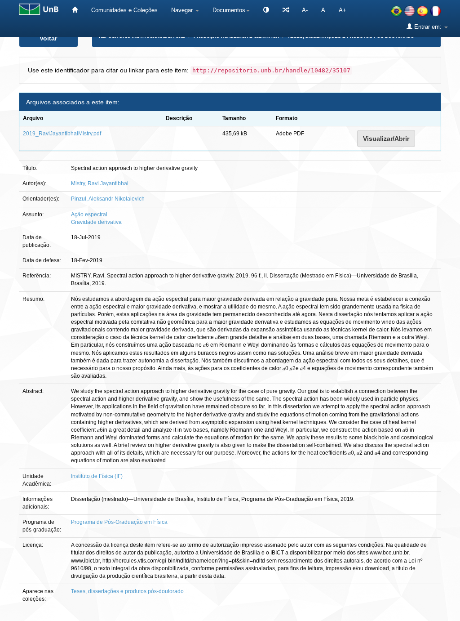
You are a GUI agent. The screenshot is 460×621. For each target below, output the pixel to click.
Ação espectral (89, 214)
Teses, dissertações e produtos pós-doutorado (127, 591)
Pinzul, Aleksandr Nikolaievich (108, 199)
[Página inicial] (74, 10)
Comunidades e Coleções (124, 10)
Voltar (48, 38)
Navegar (183, 10)
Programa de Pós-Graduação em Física (119, 522)
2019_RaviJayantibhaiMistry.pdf (62, 133)
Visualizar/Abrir (386, 138)
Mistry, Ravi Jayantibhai (99, 183)
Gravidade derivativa (96, 222)
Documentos (228, 10)
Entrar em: (427, 26)
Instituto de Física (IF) (97, 476)
